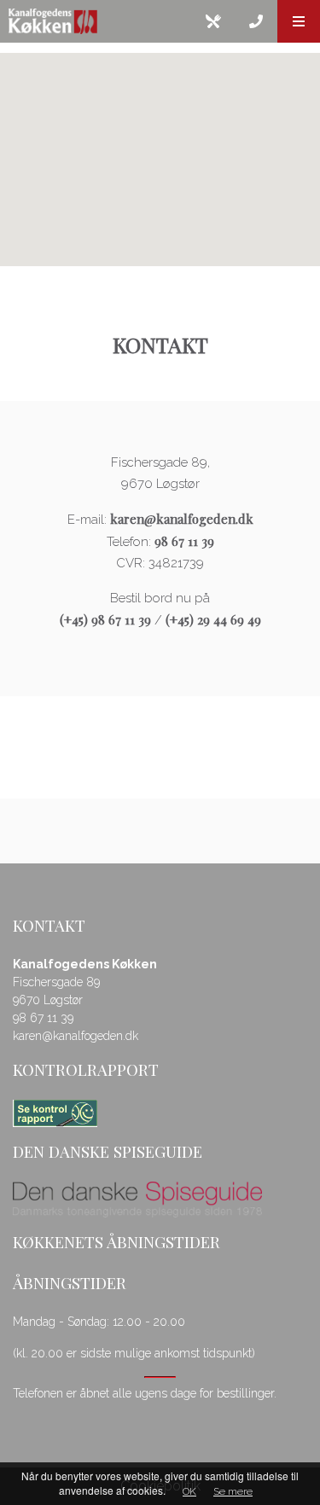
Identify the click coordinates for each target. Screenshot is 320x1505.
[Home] (96, 21)
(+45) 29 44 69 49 (213, 619)
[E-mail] (213, 21)
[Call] (256, 21)
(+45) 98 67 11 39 (105, 619)
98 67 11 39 (184, 540)
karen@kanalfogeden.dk (181, 518)
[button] (298, 21)
